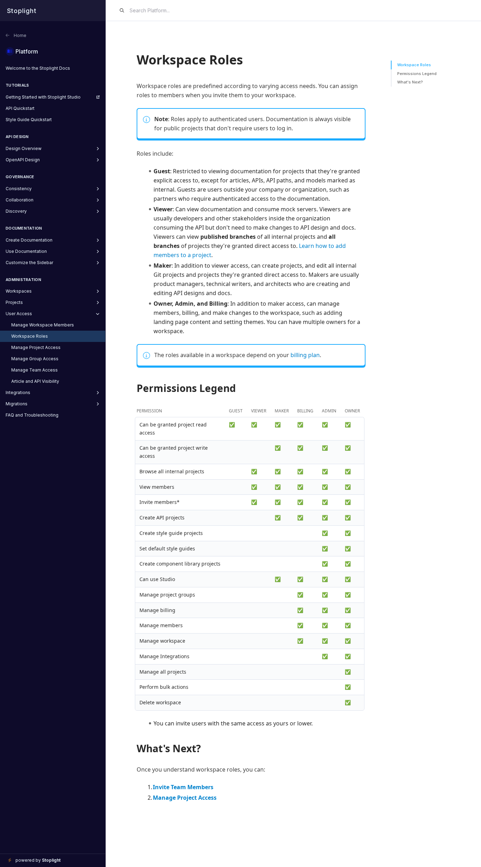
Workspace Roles (414, 64)
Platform (26, 51)
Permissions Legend (417, 73)
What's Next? (410, 82)
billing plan (305, 355)
